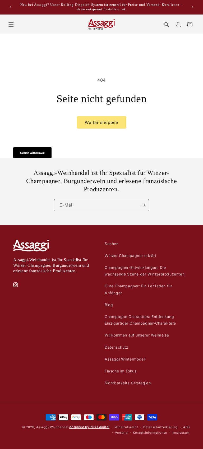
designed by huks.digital (89, 427)
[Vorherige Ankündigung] (10, 7)
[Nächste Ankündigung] (193, 7)
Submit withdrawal (32, 152)
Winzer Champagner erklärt (130, 255)
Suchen (112, 243)
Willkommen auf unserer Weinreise (137, 335)
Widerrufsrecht (126, 427)
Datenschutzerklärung (160, 427)
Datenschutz (116, 347)
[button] (11, 24)
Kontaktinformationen (150, 432)
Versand (121, 432)
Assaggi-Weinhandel (52, 427)
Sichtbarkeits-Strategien (128, 383)
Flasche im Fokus (121, 371)
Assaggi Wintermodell (125, 359)
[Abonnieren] (143, 205)
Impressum (181, 432)
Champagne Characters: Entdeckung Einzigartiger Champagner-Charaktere (140, 319)
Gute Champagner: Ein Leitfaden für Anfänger (138, 289)
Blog (109, 304)
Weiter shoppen (101, 122)
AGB (186, 427)
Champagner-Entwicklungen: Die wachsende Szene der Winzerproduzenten (144, 270)
